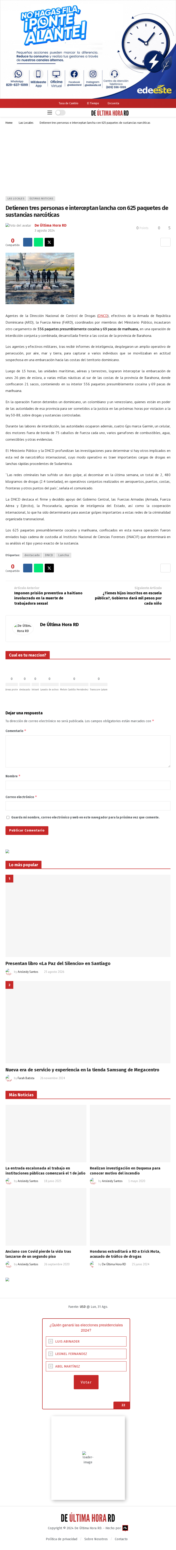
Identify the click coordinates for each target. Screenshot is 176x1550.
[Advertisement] (88, 162)
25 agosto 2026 (54, 972)
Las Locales (16, 198)
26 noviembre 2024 (52, 1078)
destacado (32, 555)
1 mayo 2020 (136, 1181)
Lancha (63, 555)
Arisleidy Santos (28, 972)
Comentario (16, 731)
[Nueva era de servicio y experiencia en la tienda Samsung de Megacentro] (88, 1022)
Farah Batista (26, 1078)
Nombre (13, 776)
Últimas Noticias (41, 198)
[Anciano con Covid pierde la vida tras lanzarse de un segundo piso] (46, 1217)
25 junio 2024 (140, 1264)
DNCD (103, 315)
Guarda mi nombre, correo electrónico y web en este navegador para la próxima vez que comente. (85, 817)
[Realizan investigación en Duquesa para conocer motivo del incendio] (130, 1133)
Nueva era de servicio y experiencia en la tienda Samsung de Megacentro (82, 1070)
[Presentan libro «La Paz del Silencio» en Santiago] (88, 916)
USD (83, 1307)
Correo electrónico (21, 797)
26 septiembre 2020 (56, 1264)
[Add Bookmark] (165, 242)
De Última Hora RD (50, 225)
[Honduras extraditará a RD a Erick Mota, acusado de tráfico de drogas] (130, 1217)
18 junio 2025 (52, 1181)
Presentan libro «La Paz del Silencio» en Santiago (58, 963)
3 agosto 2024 (45, 231)
